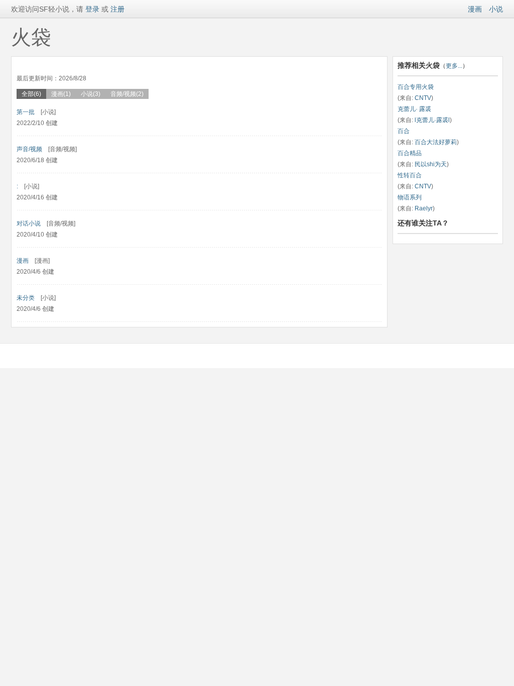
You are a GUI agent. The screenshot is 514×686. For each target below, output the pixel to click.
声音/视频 (29, 149)
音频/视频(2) (127, 93)
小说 (496, 9)
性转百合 (410, 175)
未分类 (26, 297)
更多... (454, 65)
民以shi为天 (431, 164)
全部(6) (31, 93)
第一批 (26, 112)
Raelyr (424, 208)
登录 (91, 9)
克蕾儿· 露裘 (414, 108)
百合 (404, 131)
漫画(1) (61, 93)
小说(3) (90, 93)
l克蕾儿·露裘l (432, 120)
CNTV (423, 97)
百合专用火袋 (416, 86)
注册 (117, 9)
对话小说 (29, 223)
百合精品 (410, 153)
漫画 (475, 9)
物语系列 (410, 197)
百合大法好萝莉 (436, 142)
